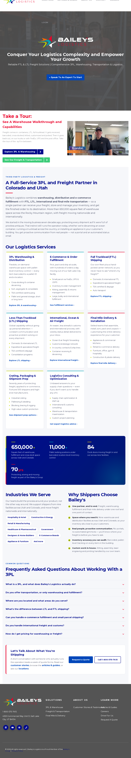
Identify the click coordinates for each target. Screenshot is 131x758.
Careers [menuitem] (105, 711)
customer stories (20, 665)
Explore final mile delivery (103, 363)
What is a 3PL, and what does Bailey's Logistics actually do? (41, 584)
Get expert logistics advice (63, 424)
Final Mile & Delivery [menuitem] (55, 715)
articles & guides (51, 665)
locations (24, 668)
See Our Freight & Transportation (23, 160)
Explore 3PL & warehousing (22, 305)
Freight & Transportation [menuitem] (58, 711)
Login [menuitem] (45, 22)
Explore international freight (64, 360)
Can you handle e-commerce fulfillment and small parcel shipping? (45, 617)
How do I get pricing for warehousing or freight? (34, 633)
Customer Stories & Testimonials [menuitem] (86, 707)
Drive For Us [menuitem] (107, 715)
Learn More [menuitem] (110, 700)
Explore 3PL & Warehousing (20, 152)
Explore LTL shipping (19, 360)
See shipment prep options (22, 415)
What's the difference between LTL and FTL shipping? (37, 609)
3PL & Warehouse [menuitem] (54, 707)
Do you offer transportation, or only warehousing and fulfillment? (44, 592)
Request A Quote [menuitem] (109, 719)
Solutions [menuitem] (54, 700)
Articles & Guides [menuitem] (109, 707)
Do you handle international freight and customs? (35, 625)
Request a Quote (81, 659)
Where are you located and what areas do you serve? (37, 600)
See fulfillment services (61, 305)
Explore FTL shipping (101, 296)
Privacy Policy (17, 751)
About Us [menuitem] (80, 700)
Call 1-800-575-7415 (108, 659)
